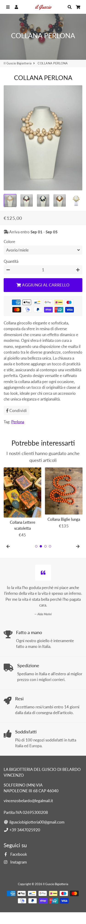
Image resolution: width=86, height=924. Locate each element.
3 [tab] (45, 546)
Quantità (11, 261)
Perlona (17, 421)
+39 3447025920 (24, 829)
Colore (9, 241)
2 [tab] (41, 546)
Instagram (18, 862)
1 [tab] (36, 546)
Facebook (18, 854)
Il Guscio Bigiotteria (18, 63)
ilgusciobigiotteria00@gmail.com (36, 822)
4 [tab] (50, 546)
